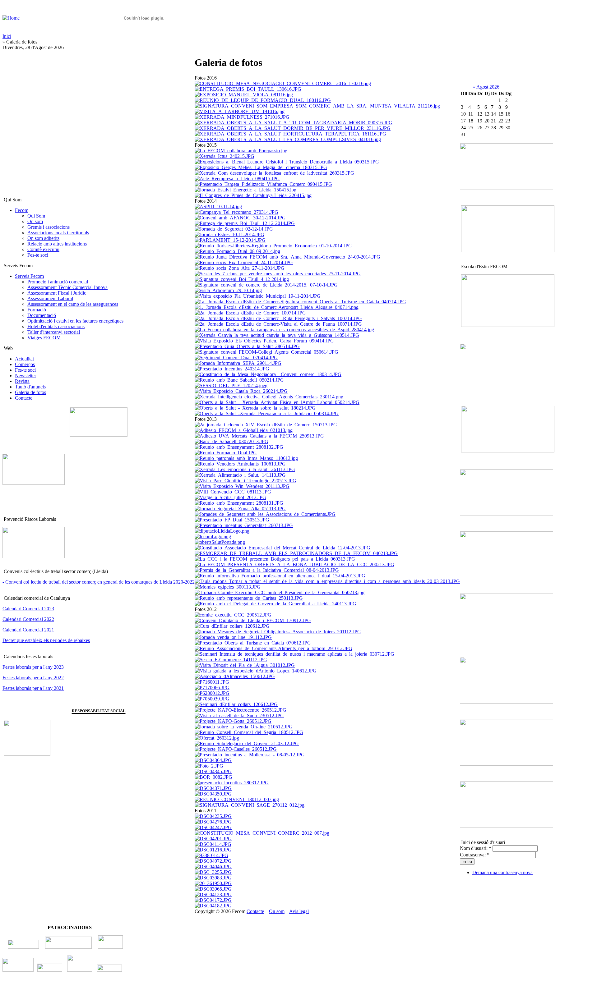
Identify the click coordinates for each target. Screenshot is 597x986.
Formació (36, 309)
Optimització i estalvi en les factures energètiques (75, 320)
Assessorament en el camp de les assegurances (72, 304)
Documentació (41, 315)
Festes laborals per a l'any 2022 (33, 677)
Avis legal (299, 911)
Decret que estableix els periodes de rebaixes (46, 640)
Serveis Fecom (29, 276)
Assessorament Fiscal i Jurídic (56, 293)
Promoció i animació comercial (57, 281)
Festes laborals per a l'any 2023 (33, 667)
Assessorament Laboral (50, 298)
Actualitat (24, 358)
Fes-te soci (37, 255)
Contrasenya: (474, 854)
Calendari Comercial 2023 (28, 608)
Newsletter (25, 375)
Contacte (23, 398)
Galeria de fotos (30, 392)
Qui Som (36, 215)
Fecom (21, 210)
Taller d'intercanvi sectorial (53, 332)
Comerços (25, 364)
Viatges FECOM (44, 337)
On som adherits (43, 238)
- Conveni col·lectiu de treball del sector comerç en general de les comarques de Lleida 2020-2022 (98, 582)
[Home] (11, 18)
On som (35, 221)
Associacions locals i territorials (58, 232)
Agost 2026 (487, 86)
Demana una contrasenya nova (502, 872)
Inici (6, 36)
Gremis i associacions (48, 227)
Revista (22, 381)
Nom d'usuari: (475, 848)
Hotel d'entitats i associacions (56, 326)
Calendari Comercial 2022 (28, 619)
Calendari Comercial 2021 (28, 629)
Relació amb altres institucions (57, 243)
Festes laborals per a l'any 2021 (33, 688)
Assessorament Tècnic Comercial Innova (67, 287)
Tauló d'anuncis (30, 386)
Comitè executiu (43, 249)
